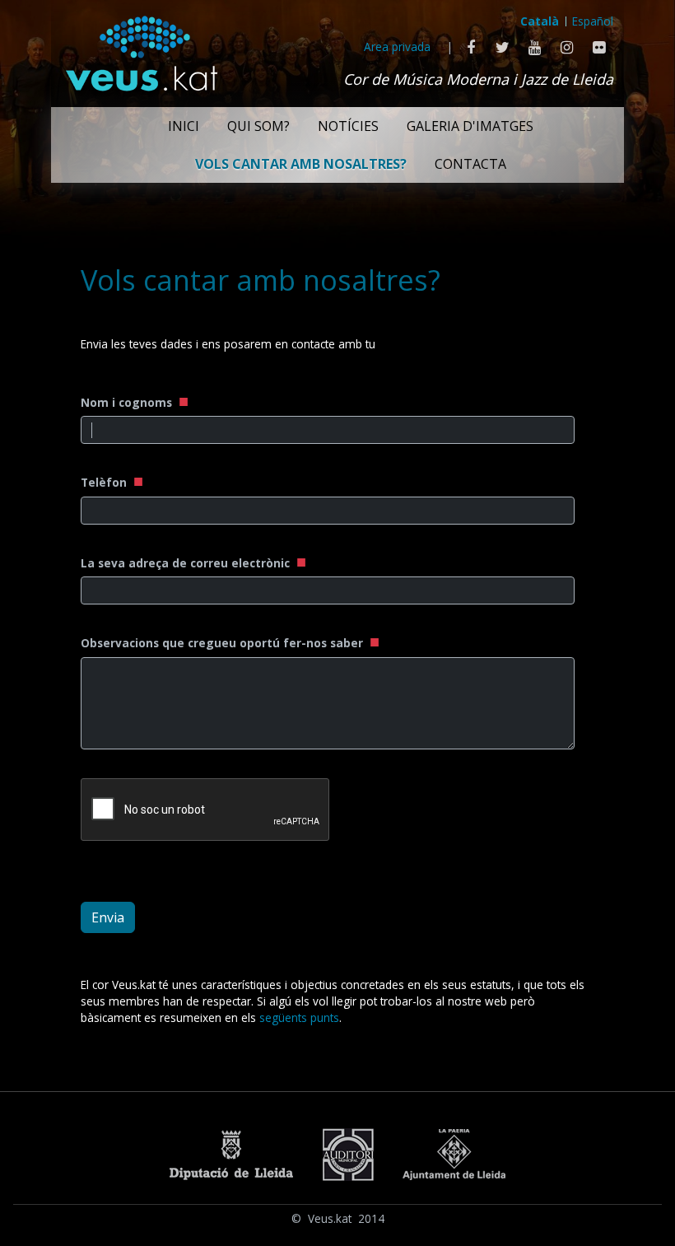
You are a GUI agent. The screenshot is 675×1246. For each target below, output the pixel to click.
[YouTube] (534, 47)
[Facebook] (470, 47)
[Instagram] (566, 47)
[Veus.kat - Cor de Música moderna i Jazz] (141, 49)
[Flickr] (598, 47)
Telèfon (105, 482)
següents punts (299, 1017)
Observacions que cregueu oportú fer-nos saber (223, 643)
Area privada (397, 46)
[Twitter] (502, 47)
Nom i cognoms (128, 402)
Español (592, 21)
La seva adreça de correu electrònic (187, 563)
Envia (107, 917)
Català (539, 21)
